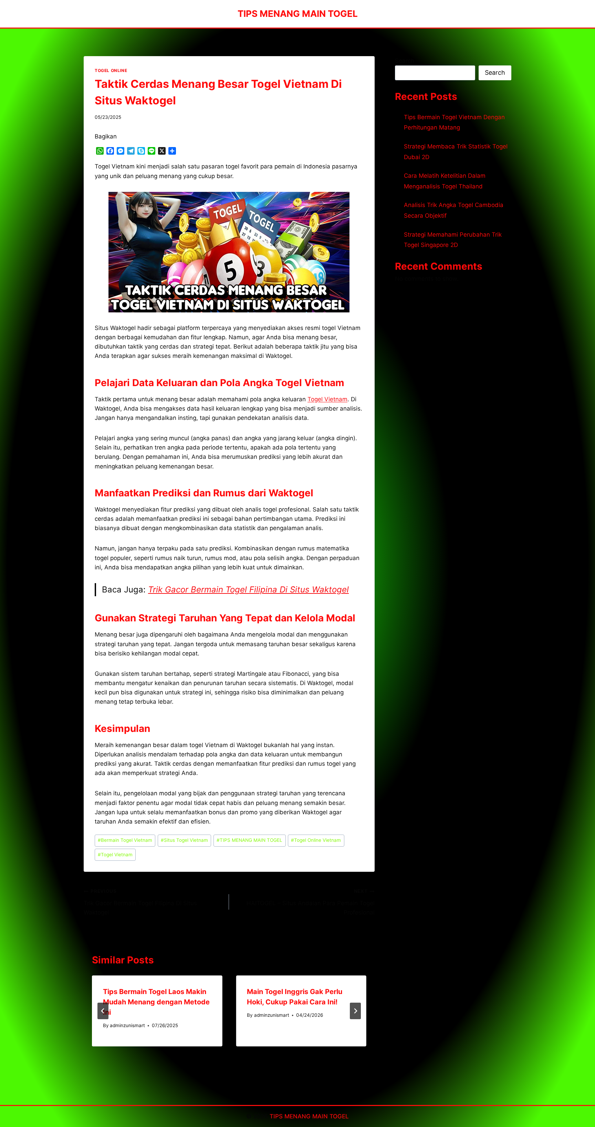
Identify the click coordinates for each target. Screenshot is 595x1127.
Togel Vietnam (327, 399)
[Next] (355, 1011)
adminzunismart (127, 1025)
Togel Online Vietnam (316, 840)
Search (404, 60)
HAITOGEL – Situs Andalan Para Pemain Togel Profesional (310, 902)
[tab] (215, 1052)
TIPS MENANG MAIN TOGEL (249, 840)
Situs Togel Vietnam (184, 840)
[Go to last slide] (102, 1011)
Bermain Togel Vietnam (125, 840)
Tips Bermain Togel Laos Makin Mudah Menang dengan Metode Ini (156, 1002)
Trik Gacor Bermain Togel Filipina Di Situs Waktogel (248, 589)
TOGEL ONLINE (111, 70)
